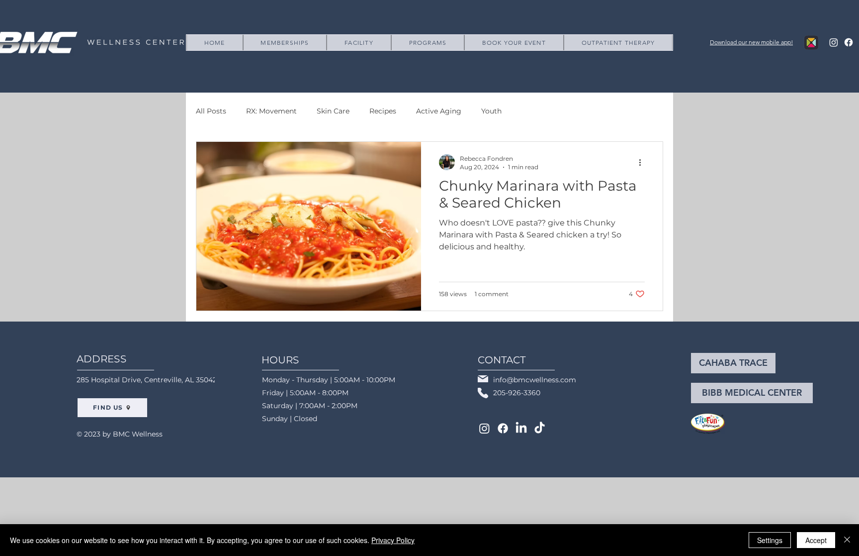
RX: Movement (271, 111)
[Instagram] (833, 42)
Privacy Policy (393, 540)
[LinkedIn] (521, 428)
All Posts (211, 111)
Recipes (382, 111)
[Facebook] (848, 42)
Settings (769, 540)
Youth (491, 111)
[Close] (847, 540)
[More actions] (643, 162)
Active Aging (438, 111)
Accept (816, 540)
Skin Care (333, 111)
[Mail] (483, 378)
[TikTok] (539, 428)
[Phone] (483, 393)
